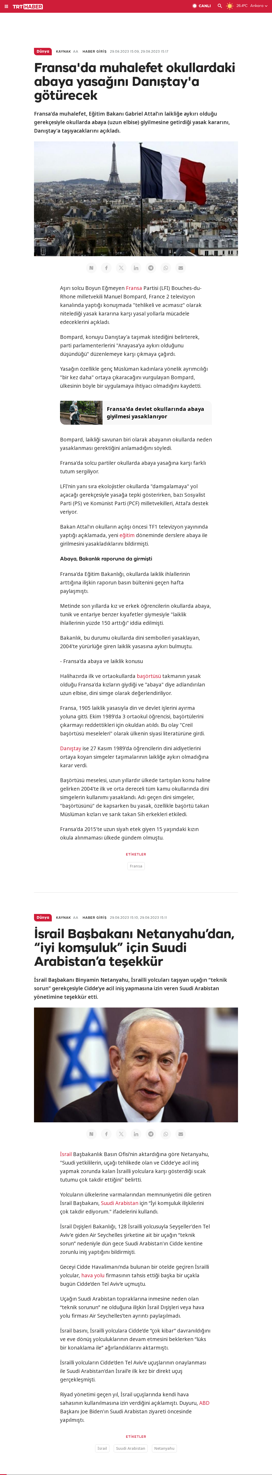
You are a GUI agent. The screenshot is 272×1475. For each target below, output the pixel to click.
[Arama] (220, 6)
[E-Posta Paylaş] (180, 268)
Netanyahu (164, 1448)
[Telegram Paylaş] (151, 268)
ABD (204, 1403)
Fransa (134, 288)
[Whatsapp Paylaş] (165, 268)
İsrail (66, 1154)
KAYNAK (63, 51)
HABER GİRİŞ (95, 51)
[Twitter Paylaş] (121, 268)
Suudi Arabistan (119, 1203)
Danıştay (70, 748)
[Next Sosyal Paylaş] (91, 268)
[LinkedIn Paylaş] (136, 268)
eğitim (127, 535)
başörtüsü (149, 676)
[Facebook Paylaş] (106, 268)
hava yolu (92, 1275)
